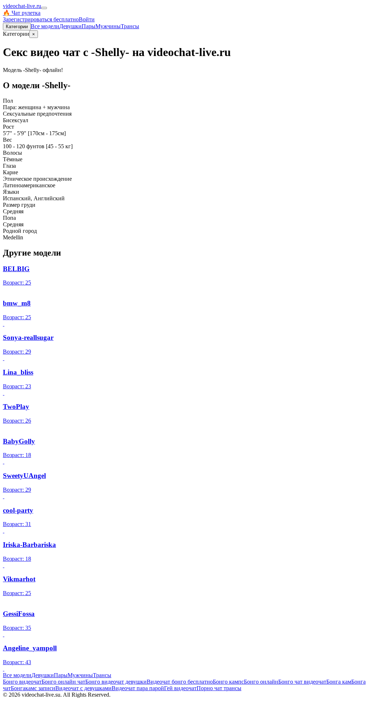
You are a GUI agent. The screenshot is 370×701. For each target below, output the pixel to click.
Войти (87, 19)
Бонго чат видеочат (302, 682)
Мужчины (108, 26)
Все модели (17, 675)
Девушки (70, 26)
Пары (88, 26)
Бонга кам (338, 682)
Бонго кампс (228, 682)
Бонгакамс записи (33, 688)
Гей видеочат (180, 688)
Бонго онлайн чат (63, 682)
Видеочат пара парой (138, 688)
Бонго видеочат (22, 682)
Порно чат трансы (219, 688)
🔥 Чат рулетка (21, 13)
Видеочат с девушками (83, 688)
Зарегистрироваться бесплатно (41, 19)
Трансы (130, 26)
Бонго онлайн (261, 682)
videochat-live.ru (22, 6)
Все (45, 26)
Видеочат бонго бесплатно (180, 682)
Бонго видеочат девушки (116, 682)
